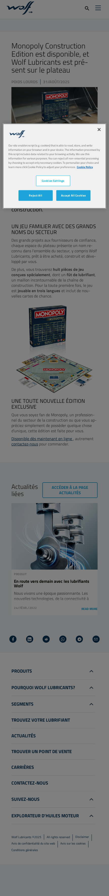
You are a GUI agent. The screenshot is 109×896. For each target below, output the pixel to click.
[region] (54, 166)
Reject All (35, 195)
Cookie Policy (85, 167)
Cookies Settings (53, 180)
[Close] (99, 129)
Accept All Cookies (73, 195)
